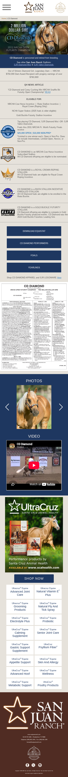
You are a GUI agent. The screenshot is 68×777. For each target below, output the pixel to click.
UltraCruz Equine (48, 606)
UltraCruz (48, 646)
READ (48, 92)
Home (4, 18)
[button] (18, 426)
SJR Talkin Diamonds (44, 65)
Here (59, 277)
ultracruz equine (20, 591)
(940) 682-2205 (31, 739)
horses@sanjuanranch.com (34, 742)
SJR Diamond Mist (22, 65)
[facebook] (27, 766)
